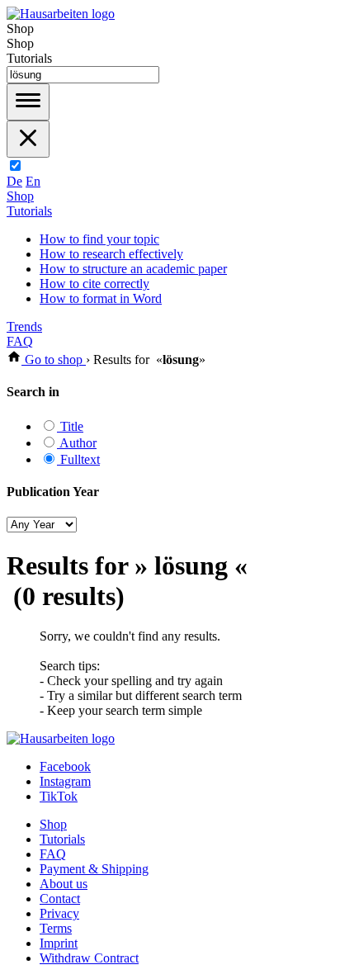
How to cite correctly (94, 284)
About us (63, 884)
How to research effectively (111, 254)
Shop (20, 196)
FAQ (20, 341)
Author (77, 443)
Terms (56, 928)
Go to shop (53, 359)
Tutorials (29, 211)
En (33, 181)
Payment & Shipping (94, 869)
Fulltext (78, 459)
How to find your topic (99, 239)
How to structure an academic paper (133, 269)
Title (70, 426)
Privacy (59, 913)
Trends (24, 326)
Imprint (59, 943)
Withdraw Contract (89, 958)
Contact (60, 899)
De (14, 181)
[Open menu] (28, 102)
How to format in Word (101, 298)
